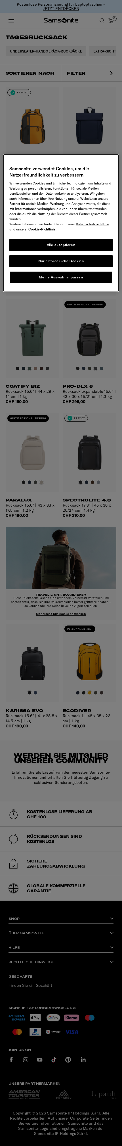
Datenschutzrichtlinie (92, 224)
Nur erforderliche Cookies (61, 261)
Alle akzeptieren (61, 245)
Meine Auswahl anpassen (61, 277)
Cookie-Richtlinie (42, 229)
